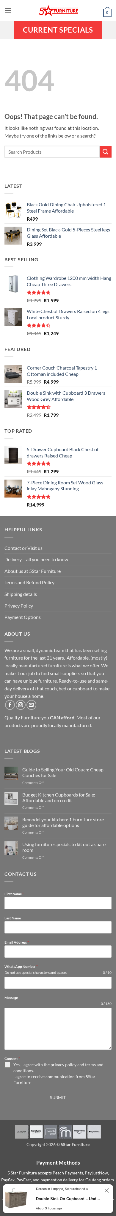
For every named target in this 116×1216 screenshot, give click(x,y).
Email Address (16, 942)
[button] (8, 10)
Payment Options (22, 617)
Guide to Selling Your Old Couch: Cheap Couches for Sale (63, 772)
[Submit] (106, 152)
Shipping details (20, 594)
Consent (12, 1058)
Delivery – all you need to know (36, 559)
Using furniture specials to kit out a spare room (64, 847)
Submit (58, 1097)
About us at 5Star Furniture (32, 571)
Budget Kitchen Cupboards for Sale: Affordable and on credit (58, 797)
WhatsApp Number (21, 966)
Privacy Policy (18, 605)
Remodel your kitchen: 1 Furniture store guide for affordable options (63, 822)
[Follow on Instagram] (21, 705)
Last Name (12, 918)
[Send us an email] (31, 705)
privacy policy (63, 1064)
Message (11, 997)
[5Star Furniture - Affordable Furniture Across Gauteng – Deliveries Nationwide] (58, 10)
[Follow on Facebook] (10, 705)
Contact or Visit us (23, 548)
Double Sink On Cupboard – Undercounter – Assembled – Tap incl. (68, 1199)
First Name (14, 894)
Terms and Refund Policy (29, 582)
